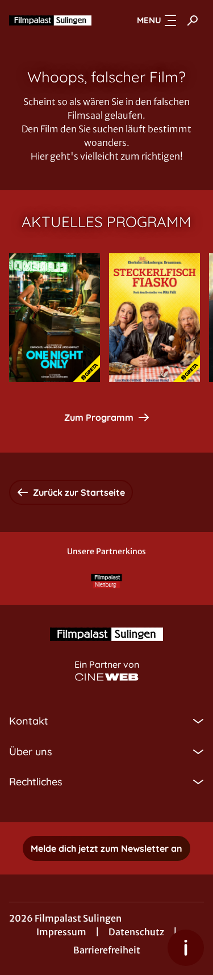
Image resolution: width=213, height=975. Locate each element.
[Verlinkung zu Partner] (106, 581)
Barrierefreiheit (106, 950)
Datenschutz (136, 932)
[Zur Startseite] (50, 20)
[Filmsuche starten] (192, 20)
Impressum (61, 932)
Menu (149, 20)
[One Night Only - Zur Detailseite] (54, 317)
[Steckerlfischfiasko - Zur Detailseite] (154, 317)
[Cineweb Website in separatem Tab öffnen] (106, 677)
